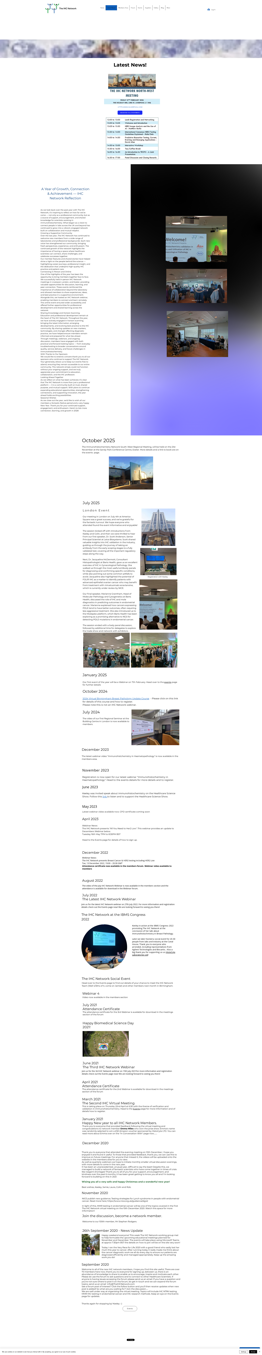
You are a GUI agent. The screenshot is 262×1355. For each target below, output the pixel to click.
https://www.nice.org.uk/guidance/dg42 (128, 1201)
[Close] (259, 1351)
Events (136, 1109)
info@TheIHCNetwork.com (121, 1284)
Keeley (135, 925)
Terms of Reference (172, 1341)
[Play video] (196, 285)
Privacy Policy (174, 1338)
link (105, 796)
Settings (243, 1352)
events (167, 682)
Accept (253, 1352)
